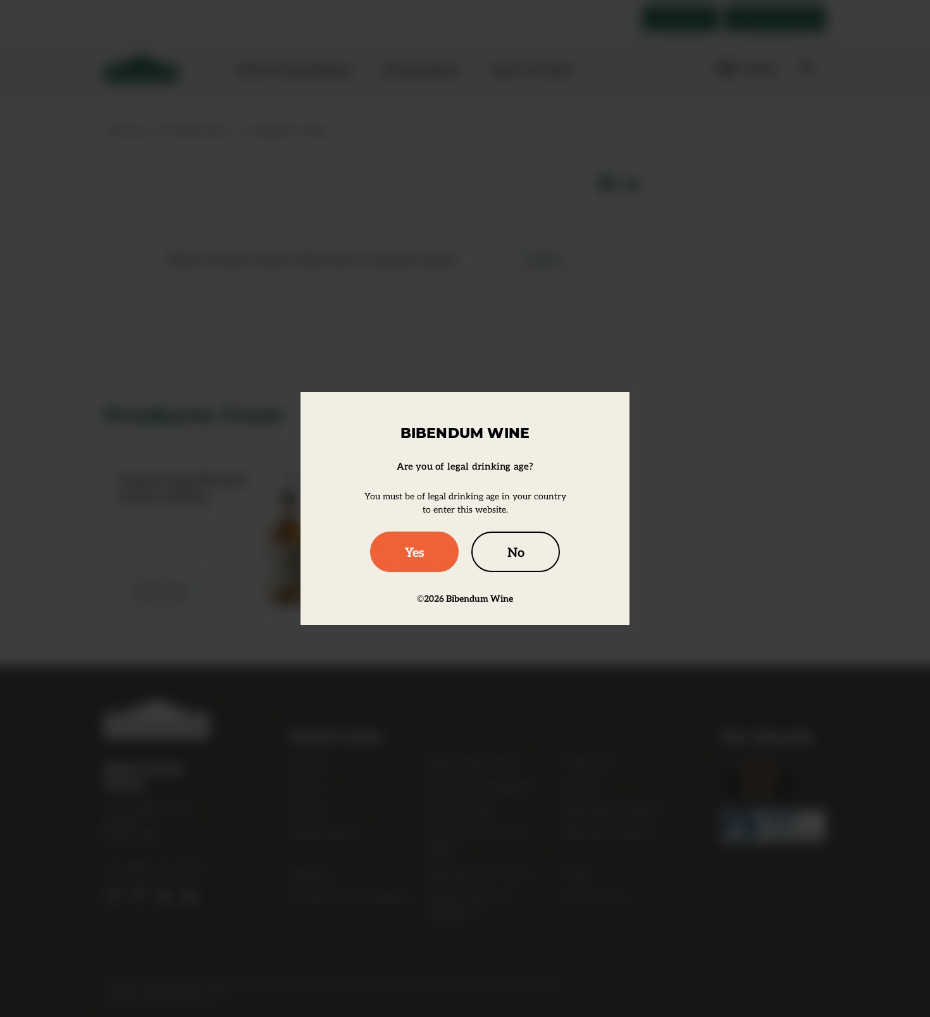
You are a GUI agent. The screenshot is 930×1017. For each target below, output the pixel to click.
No (515, 551)
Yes (415, 551)
